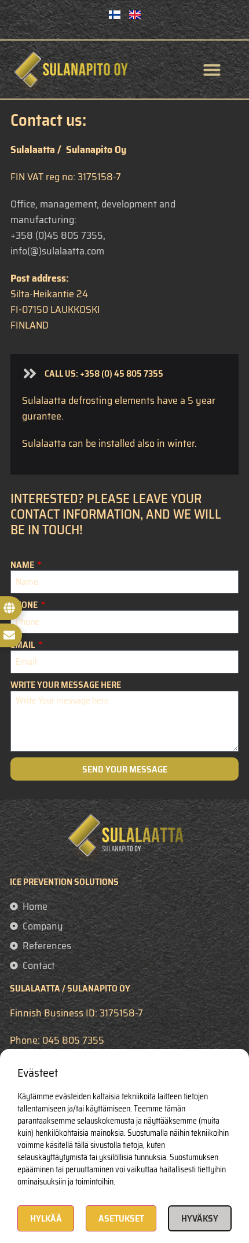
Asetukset (121, 1218)
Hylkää (46, 1218)
